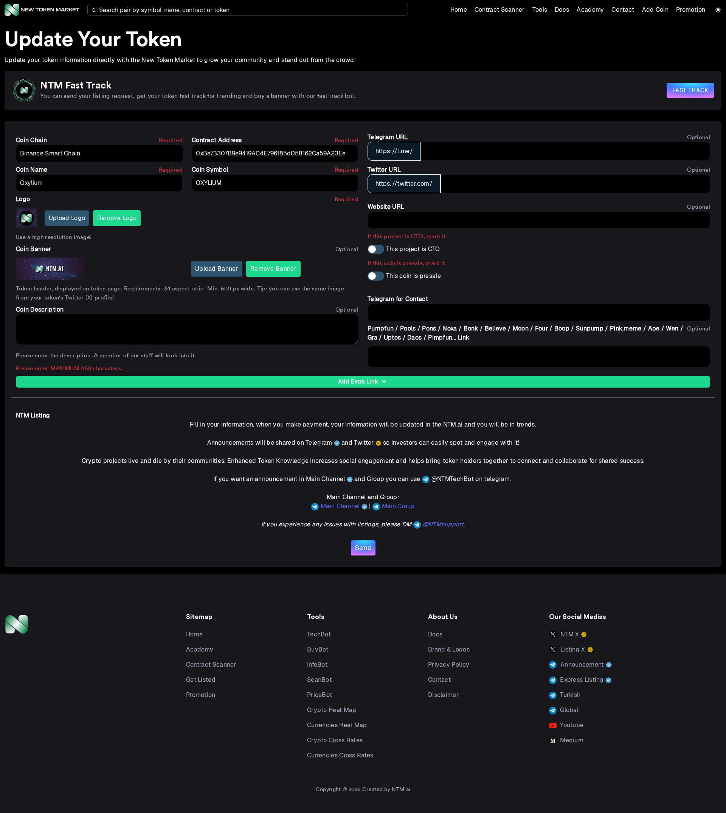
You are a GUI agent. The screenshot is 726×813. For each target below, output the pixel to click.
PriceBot (319, 695)
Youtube (570, 725)
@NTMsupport (443, 524)
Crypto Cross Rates (335, 740)
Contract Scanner (500, 10)
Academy (590, 10)
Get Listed (201, 680)
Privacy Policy (448, 665)
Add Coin (655, 10)
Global (568, 710)
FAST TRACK (690, 90)
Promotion (691, 10)
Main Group (398, 506)
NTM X (569, 634)
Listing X (572, 649)
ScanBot (319, 680)
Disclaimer (443, 695)
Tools (540, 10)
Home (458, 10)
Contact (622, 10)
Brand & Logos (449, 649)
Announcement (582, 665)
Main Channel (341, 506)
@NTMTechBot (452, 479)
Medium (570, 740)
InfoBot (317, 665)
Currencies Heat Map (337, 725)
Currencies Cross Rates (340, 755)
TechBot (319, 634)
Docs (562, 10)
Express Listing (581, 680)
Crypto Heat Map (332, 710)
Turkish (569, 695)
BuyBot (318, 649)
